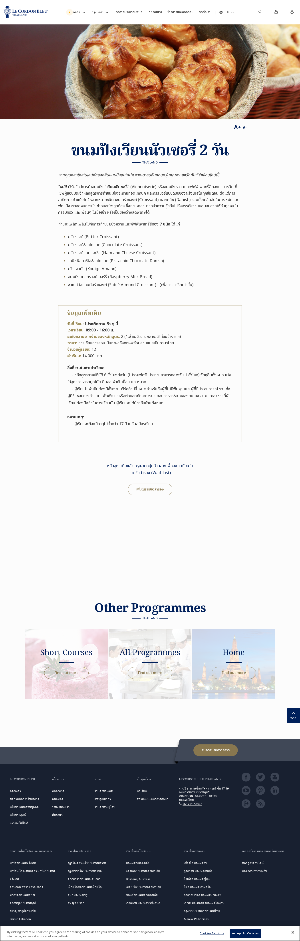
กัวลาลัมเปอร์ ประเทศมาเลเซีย (202, 895)
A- (245, 127)
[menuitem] (260, 12)
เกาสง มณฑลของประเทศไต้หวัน (204, 903)
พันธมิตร (57, 799)
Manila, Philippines (196, 919)
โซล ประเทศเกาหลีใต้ (197, 887)
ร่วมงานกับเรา (61, 807)
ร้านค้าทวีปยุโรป (104, 807)
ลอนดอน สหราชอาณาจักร (26, 887)
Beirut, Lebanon (20, 919)
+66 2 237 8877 (192, 804)
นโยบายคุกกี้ (18, 815)
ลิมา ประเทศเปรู (77, 895)
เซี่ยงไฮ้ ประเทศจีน (195, 863)
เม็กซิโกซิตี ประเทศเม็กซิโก (85, 887)
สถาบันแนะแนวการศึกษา (152, 799)
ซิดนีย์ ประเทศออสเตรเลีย (142, 895)
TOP (293, 718)
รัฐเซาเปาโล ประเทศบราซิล (85, 871)
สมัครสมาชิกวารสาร (216, 750)
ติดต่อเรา (15, 791)
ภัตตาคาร (58, 791)
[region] (150, 933)
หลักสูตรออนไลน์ (253, 863)
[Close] (293, 932)
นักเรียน (142, 791)
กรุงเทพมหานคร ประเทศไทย (202, 911)
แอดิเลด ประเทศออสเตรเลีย (143, 871)
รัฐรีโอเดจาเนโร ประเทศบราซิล (87, 863)
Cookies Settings (212, 933)
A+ (237, 127)
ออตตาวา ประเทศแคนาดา (84, 879)
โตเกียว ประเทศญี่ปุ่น (197, 879)
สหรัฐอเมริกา (76, 903)
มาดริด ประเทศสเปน (22, 895)
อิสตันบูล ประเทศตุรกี (23, 903)
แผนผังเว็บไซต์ (19, 823)
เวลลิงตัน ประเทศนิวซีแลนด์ (143, 903)
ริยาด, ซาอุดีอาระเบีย (23, 911)
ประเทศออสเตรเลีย (137, 863)
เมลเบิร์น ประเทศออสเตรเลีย (143, 887)
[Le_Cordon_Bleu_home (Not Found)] (26, 12)
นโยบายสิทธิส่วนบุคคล (24, 807)
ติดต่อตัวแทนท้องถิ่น (254, 871)
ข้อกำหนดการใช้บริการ (24, 799)
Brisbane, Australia (138, 879)
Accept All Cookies (245, 933)
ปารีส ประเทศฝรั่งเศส (23, 863)
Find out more (66, 673)
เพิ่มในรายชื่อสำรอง (150, 489)
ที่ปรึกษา (57, 815)
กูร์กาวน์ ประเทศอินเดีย (198, 871)
